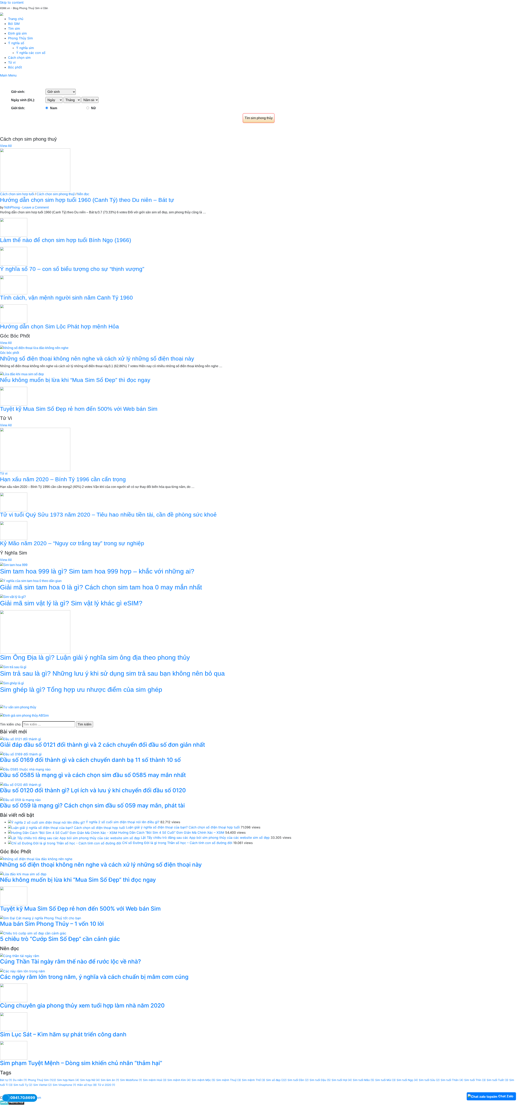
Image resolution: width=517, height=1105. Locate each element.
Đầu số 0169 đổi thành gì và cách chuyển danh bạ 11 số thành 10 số (90, 759)
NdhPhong (12, 207)
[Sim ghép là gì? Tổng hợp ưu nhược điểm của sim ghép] (12, 683)
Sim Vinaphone (64, 1084)
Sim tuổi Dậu (320, 1080)
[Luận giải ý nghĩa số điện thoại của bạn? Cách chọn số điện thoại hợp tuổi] (66, 827)
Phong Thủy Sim (20, 38)
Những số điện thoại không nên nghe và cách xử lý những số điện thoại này (97, 358)
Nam (53, 108)
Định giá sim (17, 33)
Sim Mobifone (131, 1080)
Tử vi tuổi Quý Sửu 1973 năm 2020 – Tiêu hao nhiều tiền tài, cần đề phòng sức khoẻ (108, 515)
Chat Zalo (505, 1096)
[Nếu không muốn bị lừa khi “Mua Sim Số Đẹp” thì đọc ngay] (22, 374)
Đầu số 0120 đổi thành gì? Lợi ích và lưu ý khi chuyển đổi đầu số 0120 (93, 790)
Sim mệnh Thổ (253, 1080)
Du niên (20, 1080)
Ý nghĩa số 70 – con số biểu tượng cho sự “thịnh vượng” (72, 269)
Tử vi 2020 (106, 1084)
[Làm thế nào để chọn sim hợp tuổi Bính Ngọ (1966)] (13, 227)
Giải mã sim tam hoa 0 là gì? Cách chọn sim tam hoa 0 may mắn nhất (101, 587)
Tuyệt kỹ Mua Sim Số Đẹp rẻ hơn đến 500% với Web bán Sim (78, 409)
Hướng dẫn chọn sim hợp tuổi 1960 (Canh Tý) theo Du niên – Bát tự (87, 200)
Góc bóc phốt (9, 352)
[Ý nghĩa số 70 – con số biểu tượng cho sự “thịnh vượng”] (13, 256)
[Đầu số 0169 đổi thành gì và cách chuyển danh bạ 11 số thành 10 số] (21, 754)
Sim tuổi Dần (298, 1080)
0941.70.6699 (22, 1098)
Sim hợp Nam (68, 1080)
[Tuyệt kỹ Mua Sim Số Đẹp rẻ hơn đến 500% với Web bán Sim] (13, 396)
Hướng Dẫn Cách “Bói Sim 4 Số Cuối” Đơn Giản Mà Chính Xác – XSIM (171, 832)
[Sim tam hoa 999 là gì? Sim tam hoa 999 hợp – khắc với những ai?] (13, 564)
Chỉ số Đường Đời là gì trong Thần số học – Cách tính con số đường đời (177, 843)
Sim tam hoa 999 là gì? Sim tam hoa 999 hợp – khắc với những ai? (97, 571)
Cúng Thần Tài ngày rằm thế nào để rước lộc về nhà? (70, 961)
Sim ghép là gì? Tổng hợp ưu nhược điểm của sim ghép (81, 689)
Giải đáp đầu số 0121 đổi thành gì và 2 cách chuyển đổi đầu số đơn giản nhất (102, 744)
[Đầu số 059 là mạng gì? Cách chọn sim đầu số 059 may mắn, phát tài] (20, 799)
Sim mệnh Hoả (154, 1080)
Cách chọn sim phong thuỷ (56, 194)
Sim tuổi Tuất (497, 1080)
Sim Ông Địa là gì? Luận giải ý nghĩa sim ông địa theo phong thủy (95, 657)
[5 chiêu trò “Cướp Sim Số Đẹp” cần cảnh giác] (33, 933)
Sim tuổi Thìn (475, 1080)
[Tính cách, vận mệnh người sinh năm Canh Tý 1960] (13, 284)
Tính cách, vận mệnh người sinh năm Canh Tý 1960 (66, 298)
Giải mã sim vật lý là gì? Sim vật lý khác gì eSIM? (71, 603)
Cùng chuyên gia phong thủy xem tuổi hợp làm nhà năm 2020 (82, 1005)
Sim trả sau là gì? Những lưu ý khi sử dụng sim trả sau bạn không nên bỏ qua (112, 673)
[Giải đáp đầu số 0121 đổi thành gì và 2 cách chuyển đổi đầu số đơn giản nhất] (20, 739)
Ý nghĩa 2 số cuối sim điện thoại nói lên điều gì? (122, 822)
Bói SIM (14, 24)
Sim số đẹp (276, 1080)
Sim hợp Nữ (90, 1080)
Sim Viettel (42, 1084)
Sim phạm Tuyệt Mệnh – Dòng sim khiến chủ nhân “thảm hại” (81, 1063)
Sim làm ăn (110, 1080)
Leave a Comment (35, 207)
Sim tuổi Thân (452, 1080)
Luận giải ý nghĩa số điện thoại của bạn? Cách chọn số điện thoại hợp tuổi (183, 827)
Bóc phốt (15, 67)
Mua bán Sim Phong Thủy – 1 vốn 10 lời (52, 923)
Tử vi (12, 62)
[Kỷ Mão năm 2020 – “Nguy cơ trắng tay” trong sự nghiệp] (13, 530)
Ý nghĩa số (16, 43)
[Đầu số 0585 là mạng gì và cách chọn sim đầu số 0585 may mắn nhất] (25, 769)
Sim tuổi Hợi (342, 1080)
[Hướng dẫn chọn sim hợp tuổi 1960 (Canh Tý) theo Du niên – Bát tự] (35, 170)
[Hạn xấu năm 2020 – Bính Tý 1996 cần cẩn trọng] (35, 449)
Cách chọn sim (19, 58)
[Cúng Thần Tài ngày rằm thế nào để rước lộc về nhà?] (19, 956)
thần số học (87, 1084)
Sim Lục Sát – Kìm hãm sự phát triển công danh (63, 1034)
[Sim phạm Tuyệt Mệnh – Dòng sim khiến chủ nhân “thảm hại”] (13, 1050)
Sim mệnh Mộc (203, 1080)
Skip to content (12, 2)
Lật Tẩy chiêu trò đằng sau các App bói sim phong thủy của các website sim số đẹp (205, 838)
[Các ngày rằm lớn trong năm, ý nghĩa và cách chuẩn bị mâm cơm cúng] (22, 971)
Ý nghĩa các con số (30, 53)
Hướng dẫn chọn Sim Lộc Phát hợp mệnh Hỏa (59, 326)
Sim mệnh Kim (179, 1080)
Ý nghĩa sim (25, 48)
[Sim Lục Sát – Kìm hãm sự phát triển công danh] (13, 1021)
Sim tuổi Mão (363, 1080)
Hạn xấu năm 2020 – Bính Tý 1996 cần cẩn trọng (63, 479)
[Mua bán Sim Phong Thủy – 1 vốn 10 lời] (40, 918)
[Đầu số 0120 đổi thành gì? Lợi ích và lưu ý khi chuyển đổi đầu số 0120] (20, 784)
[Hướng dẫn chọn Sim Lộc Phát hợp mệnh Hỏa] (13, 313)
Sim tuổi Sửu (429, 1080)
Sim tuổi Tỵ (23, 1084)
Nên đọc (83, 194)
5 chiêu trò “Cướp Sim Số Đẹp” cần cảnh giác (60, 938)
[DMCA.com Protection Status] (12, 1102)
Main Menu (8, 75)
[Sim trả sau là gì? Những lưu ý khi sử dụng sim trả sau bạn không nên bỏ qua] (13, 667)
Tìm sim (14, 28)
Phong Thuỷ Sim (42, 1080)
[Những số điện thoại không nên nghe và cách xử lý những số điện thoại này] (34, 347)
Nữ (93, 108)
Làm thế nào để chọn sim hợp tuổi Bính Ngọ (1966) (65, 240)
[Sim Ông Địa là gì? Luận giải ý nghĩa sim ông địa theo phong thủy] (35, 631)
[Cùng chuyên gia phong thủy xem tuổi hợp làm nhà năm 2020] (13, 993)
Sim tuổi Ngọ (407, 1080)
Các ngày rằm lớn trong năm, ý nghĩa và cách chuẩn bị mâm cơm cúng (94, 976)
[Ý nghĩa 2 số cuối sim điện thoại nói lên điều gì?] (46, 822)
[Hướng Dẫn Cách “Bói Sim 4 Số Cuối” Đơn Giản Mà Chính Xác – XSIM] (62, 832)
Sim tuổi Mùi (385, 1080)
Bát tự (6, 1080)
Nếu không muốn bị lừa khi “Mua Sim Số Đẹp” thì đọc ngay (75, 380)
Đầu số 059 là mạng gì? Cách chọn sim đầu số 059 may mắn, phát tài (92, 805)
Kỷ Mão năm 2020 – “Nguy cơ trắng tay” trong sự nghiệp (72, 543)
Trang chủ (15, 19)
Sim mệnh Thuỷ (228, 1080)
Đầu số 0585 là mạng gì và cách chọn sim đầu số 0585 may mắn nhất (93, 775)
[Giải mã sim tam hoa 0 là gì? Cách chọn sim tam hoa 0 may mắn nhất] (31, 580)
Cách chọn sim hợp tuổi (17, 194)
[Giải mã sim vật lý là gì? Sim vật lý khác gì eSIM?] (13, 596)
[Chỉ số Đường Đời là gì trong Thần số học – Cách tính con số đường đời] (64, 843)
